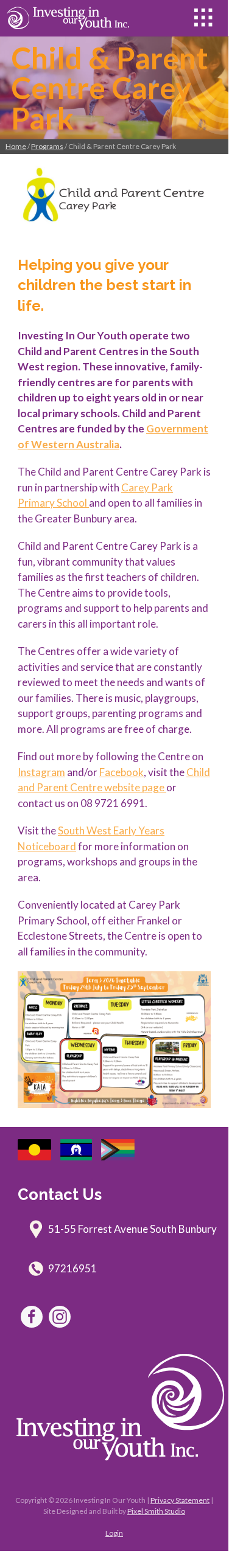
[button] (204, 18)
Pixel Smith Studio (156, 1511)
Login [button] (114, 1532)
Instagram (41, 772)
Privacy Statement (180, 1500)
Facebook (121, 772)
